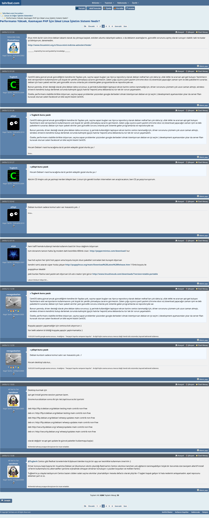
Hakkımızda (195, 512)
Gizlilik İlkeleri (167, 512)
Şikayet (191, 32)
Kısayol (181, 32)
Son (125, 26)
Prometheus (13, 40)
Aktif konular (95, 8)
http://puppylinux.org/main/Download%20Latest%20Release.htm (97, 264)
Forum (81, 8)
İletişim (205, 512)
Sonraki (118, 26)
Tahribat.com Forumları (12, 13)
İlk (85, 26)
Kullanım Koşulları (182, 512)
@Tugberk (33, 461)
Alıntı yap (203, 66)
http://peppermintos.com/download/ (108, 251)
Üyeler (109, 8)
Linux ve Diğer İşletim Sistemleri (18, 15)
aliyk (13, 246)
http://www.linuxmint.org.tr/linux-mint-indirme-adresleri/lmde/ (59, 45)
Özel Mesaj (203, 32)
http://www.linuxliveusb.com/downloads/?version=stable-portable (125, 274)
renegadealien (13, 294)
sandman (13, 392)
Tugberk (13, 77)
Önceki (91, 26)
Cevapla (7, 500)
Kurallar (120, 8)
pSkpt (13, 116)
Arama (131, 8)
